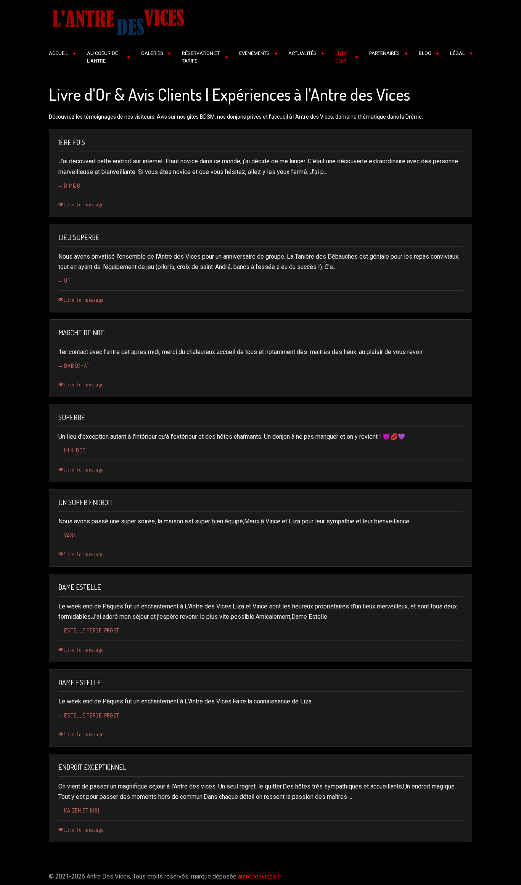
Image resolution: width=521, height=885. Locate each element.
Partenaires (384, 53)
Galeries (152, 53)
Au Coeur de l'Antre (102, 57)
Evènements (254, 53)
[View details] (61, 204)
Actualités (302, 53)
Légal (457, 53)
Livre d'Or (341, 57)
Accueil (58, 53)
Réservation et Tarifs (201, 57)
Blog (425, 53)
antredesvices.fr (259, 876)
